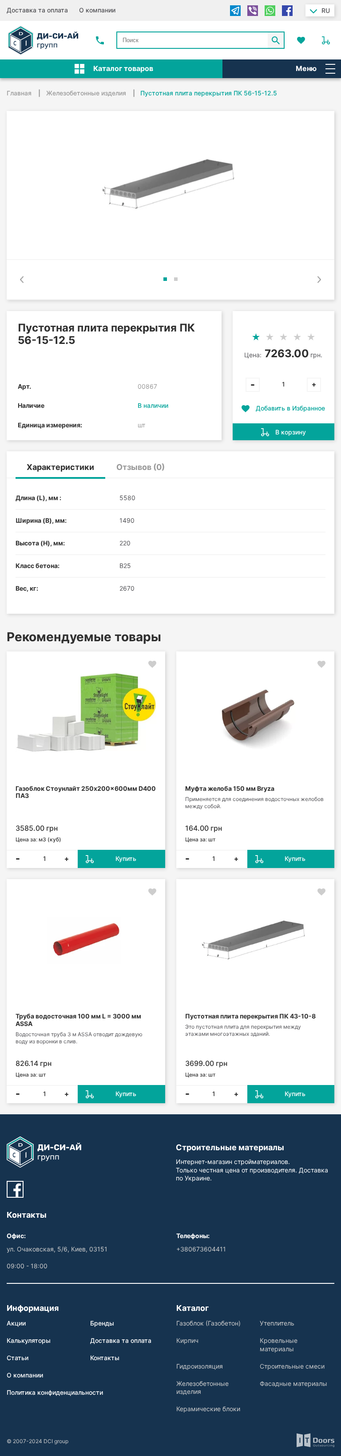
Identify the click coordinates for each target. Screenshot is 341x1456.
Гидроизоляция (199, 1366)
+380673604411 (201, 1249)
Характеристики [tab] (60, 467)
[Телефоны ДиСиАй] (99, 40)
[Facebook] (287, 10)
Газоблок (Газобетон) (208, 1323)
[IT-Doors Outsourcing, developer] (315, 1441)
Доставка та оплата (37, 10)
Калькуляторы (29, 1340)
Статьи (17, 1357)
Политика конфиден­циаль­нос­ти (55, 1392)
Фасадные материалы (293, 1383)
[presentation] (21, 279)
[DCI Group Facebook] (15, 1189)
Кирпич (187, 1340)
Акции (16, 1323)
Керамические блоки (208, 1409)
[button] (165, 279)
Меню (306, 68)
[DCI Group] (43, 40)
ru (325, 10)
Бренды (102, 1323)
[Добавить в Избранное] (152, 664)
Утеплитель (277, 1323)
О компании (97, 10)
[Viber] (252, 10)
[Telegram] (235, 10)
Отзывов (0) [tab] (140, 467)
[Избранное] (301, 40)
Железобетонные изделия (202, 1388)
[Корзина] (325, 40)
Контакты (104, 1357)
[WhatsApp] (270, 10)
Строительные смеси (292, 1366)
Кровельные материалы (278, 1345)
